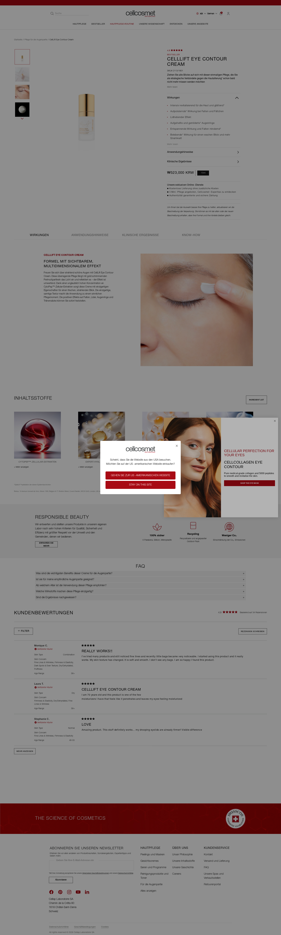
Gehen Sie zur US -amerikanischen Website (140, 475)
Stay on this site (140, 485)
